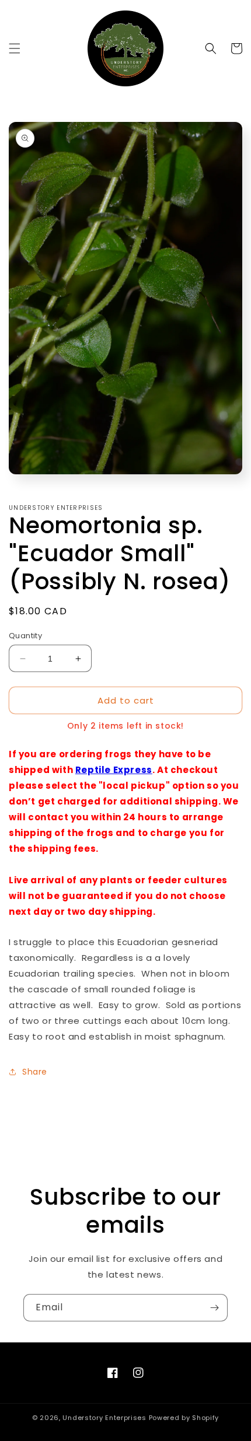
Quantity (25, 635)
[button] (14, 48)
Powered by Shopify (184, 1417)
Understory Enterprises (104, 1417)
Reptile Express (113, 770)
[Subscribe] (214, 1307)
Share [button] (34, 1072)
